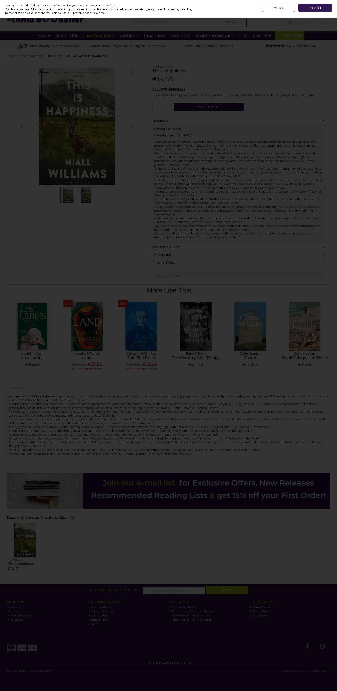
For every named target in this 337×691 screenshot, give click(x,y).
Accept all (315, 8)
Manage (278, 8)
